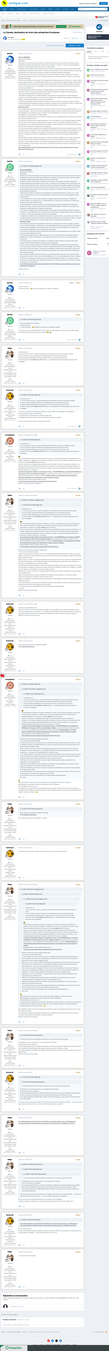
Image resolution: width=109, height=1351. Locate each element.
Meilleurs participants (48, 13)
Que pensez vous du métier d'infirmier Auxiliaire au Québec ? (99, 223)
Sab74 (92, 71)
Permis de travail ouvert (97, 75)
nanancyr (93, 198)
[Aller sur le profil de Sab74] (88, 70)
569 (11, 363)
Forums (5, 9)
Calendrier (10, 13)
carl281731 (96, 253)
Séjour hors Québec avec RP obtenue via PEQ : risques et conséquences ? (98, 205)
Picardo (92, 138)
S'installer (65, 9)
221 (11, 68)
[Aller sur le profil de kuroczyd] (10, 396)
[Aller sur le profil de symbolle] (88, 142)
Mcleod (69, 154)
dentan (10, 161)
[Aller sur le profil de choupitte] (88, 81)
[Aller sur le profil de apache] (5, 38)
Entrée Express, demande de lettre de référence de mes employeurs (99, 125)
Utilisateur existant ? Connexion (88, 3)
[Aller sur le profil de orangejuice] (10, 441)
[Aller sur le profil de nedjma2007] (88, 173)
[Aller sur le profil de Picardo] (88, 135)
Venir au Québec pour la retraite (99, 69)
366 (11, 449)
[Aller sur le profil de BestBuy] (88, 222)
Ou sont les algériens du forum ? (99, 151)
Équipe (24, 13)
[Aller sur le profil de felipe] (10, 354)
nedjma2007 (94, 174)
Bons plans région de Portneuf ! (99, 111)
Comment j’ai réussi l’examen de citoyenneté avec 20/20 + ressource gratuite (99, 91)
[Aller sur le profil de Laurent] (88, 215)
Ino (91, 183)
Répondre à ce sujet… (18, 1306)
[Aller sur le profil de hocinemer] (88, 151)
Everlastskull (94, 105)
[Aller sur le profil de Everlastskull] (88, 99)
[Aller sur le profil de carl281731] (89, 253)
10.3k (10, 176)
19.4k (10, 405)
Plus (72, 9)
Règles (18, 13)
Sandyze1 (93, 129)
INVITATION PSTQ (96, 116)
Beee (92, 169)
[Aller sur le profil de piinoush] (88, 188)
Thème (41, 1344)
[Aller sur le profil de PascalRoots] (88, 111)
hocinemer (93, 152)
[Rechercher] (106, 9)
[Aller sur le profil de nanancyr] (88, 195)
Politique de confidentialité (53, 1344)
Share (67, 38)
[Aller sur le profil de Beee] (88, 166)
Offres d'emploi (33, 9)
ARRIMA (50, 9)
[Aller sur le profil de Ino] (88, 180)
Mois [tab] (96, 51)
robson (92, 76)
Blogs (3, 13)
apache (12, 37)
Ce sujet (100, 9)
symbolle (93, 145)
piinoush (93, 189)
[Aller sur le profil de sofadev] (88, 90)
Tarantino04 (94, 208)
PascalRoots (94, 112)
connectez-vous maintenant (57, 1298)
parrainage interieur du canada (99, 172)
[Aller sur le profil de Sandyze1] (88, 124)
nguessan (93, 118)
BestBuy (93, 226)
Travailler (43, 9)
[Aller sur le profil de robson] (88, 75)
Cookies (74, 1344)
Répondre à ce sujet (74, 45)
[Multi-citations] (19, 154)
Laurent (93, 217)
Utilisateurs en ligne (34, 13)
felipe (10, 348)
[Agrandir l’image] (31, 288)
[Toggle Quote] (21, 166)
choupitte (93, 84)
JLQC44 (93, 161)
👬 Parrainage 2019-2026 (98, 187)
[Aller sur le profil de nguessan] (88, 117)
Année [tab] (102, 51)
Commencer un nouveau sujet (54, 45)
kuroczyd (9, 390)
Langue (34, 1344)
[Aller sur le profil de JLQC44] (88, 158)
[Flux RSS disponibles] (106, 1332)
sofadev (93, 94)
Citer (23, 154)
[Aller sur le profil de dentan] (10, 167)
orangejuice (9, 435)
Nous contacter (66, 1344)
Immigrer (58, 9)
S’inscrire (103, 3)
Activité (12, 9)
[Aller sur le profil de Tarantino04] (88, 204)
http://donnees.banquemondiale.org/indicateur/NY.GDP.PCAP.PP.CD (37, 481)
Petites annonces (21, 9)
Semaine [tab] (89, 51)
